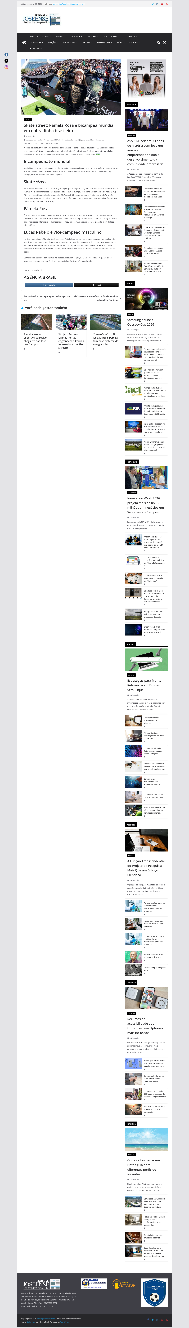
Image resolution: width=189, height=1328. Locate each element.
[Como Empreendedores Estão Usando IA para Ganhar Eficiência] (133, 252)
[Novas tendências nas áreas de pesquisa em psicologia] (133, 925)
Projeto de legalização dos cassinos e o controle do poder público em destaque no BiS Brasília (154, 410)
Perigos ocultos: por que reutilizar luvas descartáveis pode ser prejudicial (154, 907)
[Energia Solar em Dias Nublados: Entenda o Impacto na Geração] (133, 615)
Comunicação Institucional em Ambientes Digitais (152, 782)
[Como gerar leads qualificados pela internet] (133, 722)
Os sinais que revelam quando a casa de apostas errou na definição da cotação (153, 374)
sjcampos (85, 140)
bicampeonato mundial (34, 140)
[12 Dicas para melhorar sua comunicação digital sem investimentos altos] (133, 767)
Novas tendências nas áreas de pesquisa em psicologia (153, 924)
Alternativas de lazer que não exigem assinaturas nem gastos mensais (154, 810)
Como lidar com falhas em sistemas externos (153, 795)
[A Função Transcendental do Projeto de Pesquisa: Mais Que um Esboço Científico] (146, 840)
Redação (29, 136)
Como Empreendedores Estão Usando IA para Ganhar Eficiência (154, 251)
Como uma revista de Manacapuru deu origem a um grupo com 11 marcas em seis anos (154, 192)
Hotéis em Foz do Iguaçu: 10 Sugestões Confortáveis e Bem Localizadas (154, 1221)
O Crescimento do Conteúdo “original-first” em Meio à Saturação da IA (154, 561)
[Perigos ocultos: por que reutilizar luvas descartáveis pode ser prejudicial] (133, 908)
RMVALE (57, 140)
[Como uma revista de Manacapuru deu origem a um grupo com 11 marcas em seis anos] (133, 194)
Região (45, 36)
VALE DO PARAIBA (51, 143)
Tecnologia (35, 42)
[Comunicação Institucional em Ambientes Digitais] (133, 783)
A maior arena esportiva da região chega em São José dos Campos (35, 339)
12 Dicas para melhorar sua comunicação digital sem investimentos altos (154, 766)
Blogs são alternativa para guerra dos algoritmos (47, 298)
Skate (92, 140)
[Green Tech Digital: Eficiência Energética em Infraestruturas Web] (133, 631)
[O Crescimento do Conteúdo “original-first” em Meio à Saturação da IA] (133, 563)
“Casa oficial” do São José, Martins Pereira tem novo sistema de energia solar (105, 339)
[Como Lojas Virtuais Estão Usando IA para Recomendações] (133, 752)
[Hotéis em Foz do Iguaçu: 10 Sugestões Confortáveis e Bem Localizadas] (133, 1222)
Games (130, 314)
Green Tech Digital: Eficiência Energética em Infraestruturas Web (154, 629)
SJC (79, 140)
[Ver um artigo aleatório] (165, 42)
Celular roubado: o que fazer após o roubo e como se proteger (154, 1079)
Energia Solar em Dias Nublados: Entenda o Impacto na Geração (153, 614)
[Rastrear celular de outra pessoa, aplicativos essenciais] (133, 1110)
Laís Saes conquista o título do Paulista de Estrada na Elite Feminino (95, 298)
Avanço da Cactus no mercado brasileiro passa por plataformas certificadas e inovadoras (155, 392)
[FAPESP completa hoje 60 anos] (133, 970)
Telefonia (131, 1013)
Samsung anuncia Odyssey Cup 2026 (140, 322)
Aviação (52, 42)
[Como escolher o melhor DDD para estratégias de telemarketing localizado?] (133, 1095)
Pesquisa (131, 855)
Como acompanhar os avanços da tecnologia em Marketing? (153, 578)
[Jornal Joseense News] (24, 42)
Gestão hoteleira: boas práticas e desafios (153, 1236)
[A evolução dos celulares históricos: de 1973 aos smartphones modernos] (133, 1064)
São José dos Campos (69, 140)
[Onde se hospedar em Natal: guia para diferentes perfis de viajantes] (146, 1139)
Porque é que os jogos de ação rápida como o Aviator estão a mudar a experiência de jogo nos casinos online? (155, 354)
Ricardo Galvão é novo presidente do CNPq (153, 955)
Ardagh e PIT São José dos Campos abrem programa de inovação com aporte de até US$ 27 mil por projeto (153, 542)
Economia (75, 36)
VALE (42, 143)
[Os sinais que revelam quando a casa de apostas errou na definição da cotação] (133, 375)
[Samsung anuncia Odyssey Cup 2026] (146, 299)
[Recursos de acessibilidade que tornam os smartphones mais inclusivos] (146, 998)
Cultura (133, 42)
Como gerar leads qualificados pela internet (151, 720)
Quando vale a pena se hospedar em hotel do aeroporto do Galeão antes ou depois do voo (154, 1252)
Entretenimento (111, 36)
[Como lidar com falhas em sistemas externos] (133, 797)
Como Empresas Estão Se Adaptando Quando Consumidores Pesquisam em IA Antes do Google (154, 212)
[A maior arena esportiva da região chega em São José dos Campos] (36, 315)
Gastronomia (103, 42)
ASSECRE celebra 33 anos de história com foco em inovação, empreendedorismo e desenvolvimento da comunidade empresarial (145, 152)
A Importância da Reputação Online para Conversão (154, 736)
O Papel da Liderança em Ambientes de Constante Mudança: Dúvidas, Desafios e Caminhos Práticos (154, 232)
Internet (131, 675)
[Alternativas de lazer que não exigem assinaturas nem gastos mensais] (133, 811)
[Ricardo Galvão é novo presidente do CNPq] (133, 957)
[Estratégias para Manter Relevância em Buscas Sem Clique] (146, 659)
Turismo (86, 42)
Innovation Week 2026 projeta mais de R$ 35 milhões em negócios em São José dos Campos (145, 505)
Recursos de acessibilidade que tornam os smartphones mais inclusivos (145, 1026)
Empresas (91, 36)
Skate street (100, 140)
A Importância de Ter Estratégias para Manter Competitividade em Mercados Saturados (154, 267)
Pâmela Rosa (48, 140)
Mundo (59, 36)
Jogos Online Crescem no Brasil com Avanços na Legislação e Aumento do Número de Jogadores (154, 428)
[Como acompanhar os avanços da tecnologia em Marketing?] (133, 579)
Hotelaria (34, 48)
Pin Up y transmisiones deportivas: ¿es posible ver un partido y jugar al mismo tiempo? (154, 446)
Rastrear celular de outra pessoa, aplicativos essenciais (154, 1109)
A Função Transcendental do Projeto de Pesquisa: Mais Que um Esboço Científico (146, 868)
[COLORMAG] (41, 1280)
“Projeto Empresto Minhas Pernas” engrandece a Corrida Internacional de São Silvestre (71, 341)
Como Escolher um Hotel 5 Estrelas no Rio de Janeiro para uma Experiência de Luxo (154, 1203)
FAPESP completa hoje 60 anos (154, 969)
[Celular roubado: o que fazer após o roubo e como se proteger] (133, 1080)
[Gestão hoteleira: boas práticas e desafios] (133, 1237)
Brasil (32, 36)
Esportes (130, 36)
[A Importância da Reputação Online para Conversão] (133, 737)
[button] (36, 36)
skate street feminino (31, 143)
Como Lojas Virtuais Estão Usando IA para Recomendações (153, 751)
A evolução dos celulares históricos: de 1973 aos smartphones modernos (154, 1063)
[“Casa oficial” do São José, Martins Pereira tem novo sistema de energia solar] (105, 315)
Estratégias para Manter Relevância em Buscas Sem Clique (145, 685)
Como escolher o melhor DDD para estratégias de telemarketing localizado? (155, 1094)
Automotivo (68, 42)
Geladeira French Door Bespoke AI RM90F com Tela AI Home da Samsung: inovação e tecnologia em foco (154, 596)
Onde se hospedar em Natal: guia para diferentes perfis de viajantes (143, 1167)
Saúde (120, 42)
